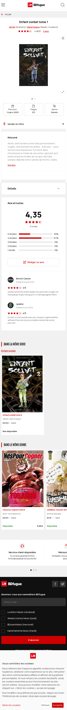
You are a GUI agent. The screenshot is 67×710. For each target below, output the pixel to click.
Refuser (45, 705)
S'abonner (33, 640)
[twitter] (63, 584)
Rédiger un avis (35, 262)
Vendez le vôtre (15, 124)
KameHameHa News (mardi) (22, 630)
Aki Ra (12, 27)
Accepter (58, 705)
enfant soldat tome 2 (12, 415)
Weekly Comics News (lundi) (22, 618)
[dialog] (33, 680)
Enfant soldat (8, 350)
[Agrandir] (63, 92)
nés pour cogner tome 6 (14, 509)
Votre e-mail (10, 602)
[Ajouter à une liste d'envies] (63, 38)
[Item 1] (34, 98)
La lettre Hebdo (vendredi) (21, 612)
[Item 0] (32, 98)
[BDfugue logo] (36, 4)
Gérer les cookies (11, 705)
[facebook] (55, 584)
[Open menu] (3, 5)
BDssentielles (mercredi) (20, 624)
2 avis (46, 31)
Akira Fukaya (33, 27)
